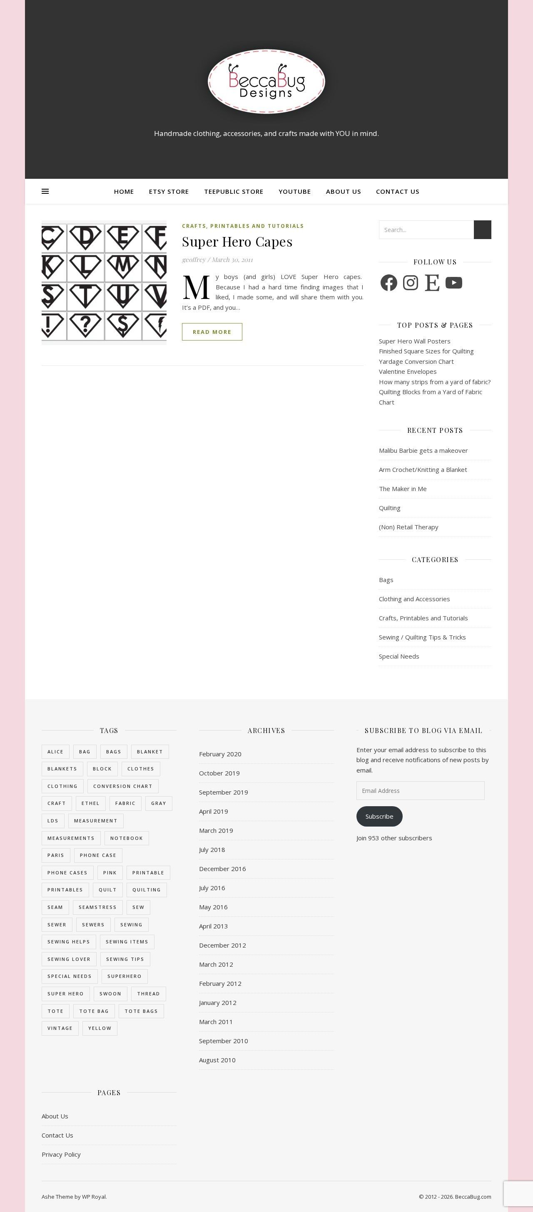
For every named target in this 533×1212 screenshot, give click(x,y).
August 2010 (217, 1060)
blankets (62, 768)
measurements (71, 838)
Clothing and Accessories (414, 599)
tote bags (141, 1011)
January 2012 (218, 1002)
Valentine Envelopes (408, 371)
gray (159, 803)
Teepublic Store (234, 191)
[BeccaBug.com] (266, 81)
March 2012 (216, 964)
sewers (93, 924)
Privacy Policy (61, 1154)
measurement (96, 820)
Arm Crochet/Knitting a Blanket (423, 469)
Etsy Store (169, 191)
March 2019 (216, 830)
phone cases (67, 872)
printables (65, 889)
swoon (111, 993)
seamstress (98, 907)
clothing (62, 786)
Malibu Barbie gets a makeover (423, 450)
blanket (150, 751)
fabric (125, 803)
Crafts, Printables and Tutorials (243, 226)
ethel (91, 803)
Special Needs (399, 656)
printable (148, 872)
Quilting (390, 508)
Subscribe (380, 816)
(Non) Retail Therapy (408, 527)
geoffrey (194, 259)
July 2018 (212, 849)
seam (55, 907)
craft (56, 803)
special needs (69, 976)
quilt (108, 889)
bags (114, 751)
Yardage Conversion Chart (416, 361)
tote (55, 1011)
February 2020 (220, 754)
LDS (53, 820)
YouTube (295, 191)
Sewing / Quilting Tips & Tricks (422, 637)
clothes (140, 768)
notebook (126, 838)
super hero (65, 993)
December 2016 (222, 868)
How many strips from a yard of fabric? (435, 382)
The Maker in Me (403, 488)
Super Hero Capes (237, 241)
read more (212, 332)
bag (85, 751)
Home (124, 191)
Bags (386, 579)
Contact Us (397, 191)
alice (55, 751)
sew (138, 907)
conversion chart (123, 786)
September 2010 (223, 1041)
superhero (124, 976)
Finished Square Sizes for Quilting (426, 351)
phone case (98, 855)
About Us (343, 191)
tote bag (94, 1011)
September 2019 (223, 792)
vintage (60, 1028)
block (102, 768)
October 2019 (219, 773)
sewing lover (69, 959)
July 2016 (212, 888)
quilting (146, 889)
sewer (57, 924)
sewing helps (68, 941)
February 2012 (220, 983)
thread (148, 993)
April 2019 (213, 811)
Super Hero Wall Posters (415, 341)
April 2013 (213, 926)
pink (110, 872)
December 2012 (222, 945)
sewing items (127, 941)
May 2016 (213, 907)
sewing (131, 924)
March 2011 (216, 1021)
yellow (100, 1028)
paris (56, 855)
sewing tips (125, 959)
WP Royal (94, 1196)
